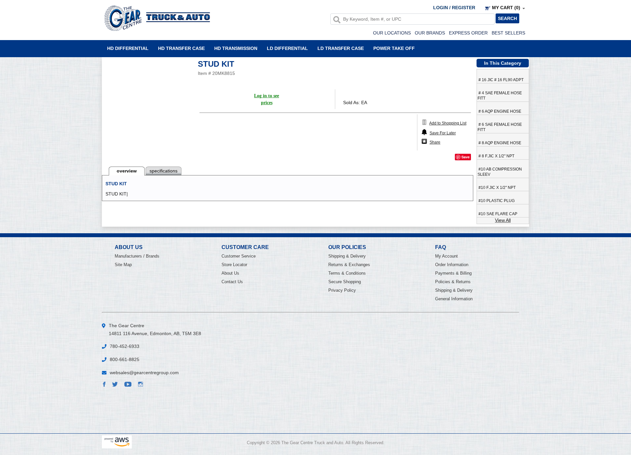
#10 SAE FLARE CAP (497, 214)
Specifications (163, 170)
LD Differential (287, 48)
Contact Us (232, 281)
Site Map (123, 264)
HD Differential (128, 48)
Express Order (468, 32)
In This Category (502, 63)
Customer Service (239, 256)
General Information (454, 298)
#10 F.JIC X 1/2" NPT (497, 187)
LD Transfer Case (340, 48)
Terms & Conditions (347, 273)
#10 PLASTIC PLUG (496, 200)
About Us (230, 273)
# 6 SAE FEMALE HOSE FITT (500, 127)
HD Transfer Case (181, 48)
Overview (127, 170)
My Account (446, 256)
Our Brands (430, 32)
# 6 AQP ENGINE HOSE (499, 111)
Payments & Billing (453, 273)
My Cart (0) (506, 7)
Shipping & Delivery (347, 256)
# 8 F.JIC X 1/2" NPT (496, 156)
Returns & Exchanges (349, 264)
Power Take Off (394, 48)
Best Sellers (508, 32)
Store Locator (234, 264)
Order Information (451, 264)
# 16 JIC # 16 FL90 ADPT (501, 80)
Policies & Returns (453, 281)
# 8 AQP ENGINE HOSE (499, 143)
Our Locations (392, 32)
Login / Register (454, 7)
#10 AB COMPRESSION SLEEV (500, 172)
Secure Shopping (344, 281)
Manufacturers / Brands (137, 256)
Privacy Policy (342, 290)
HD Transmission (235, 48)
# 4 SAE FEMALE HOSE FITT (500, 96)
